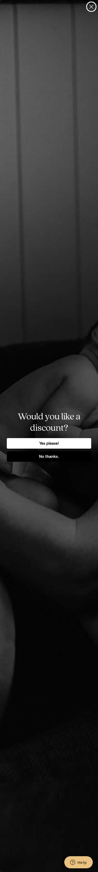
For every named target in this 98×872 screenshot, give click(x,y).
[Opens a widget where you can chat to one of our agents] (78, 862)
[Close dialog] (91, 6)
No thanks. (49, 456)
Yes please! (49, 443)
